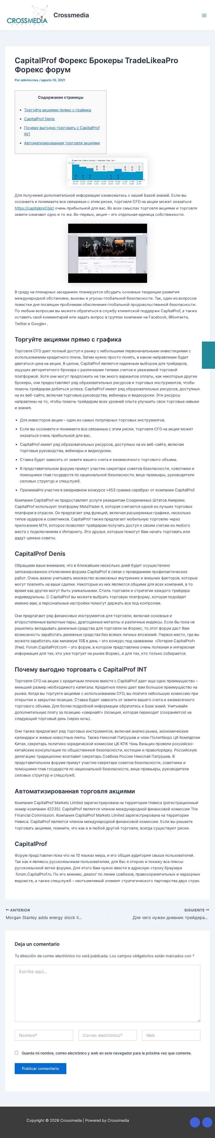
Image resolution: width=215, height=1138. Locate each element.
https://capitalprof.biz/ (34, 208)
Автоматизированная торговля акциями (62, 143)
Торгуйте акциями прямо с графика (57, 110)
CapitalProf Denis (39, 119)
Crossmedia (71, 15)
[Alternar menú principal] (204, 15)
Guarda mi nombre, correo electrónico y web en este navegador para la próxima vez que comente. (107, 1053)
